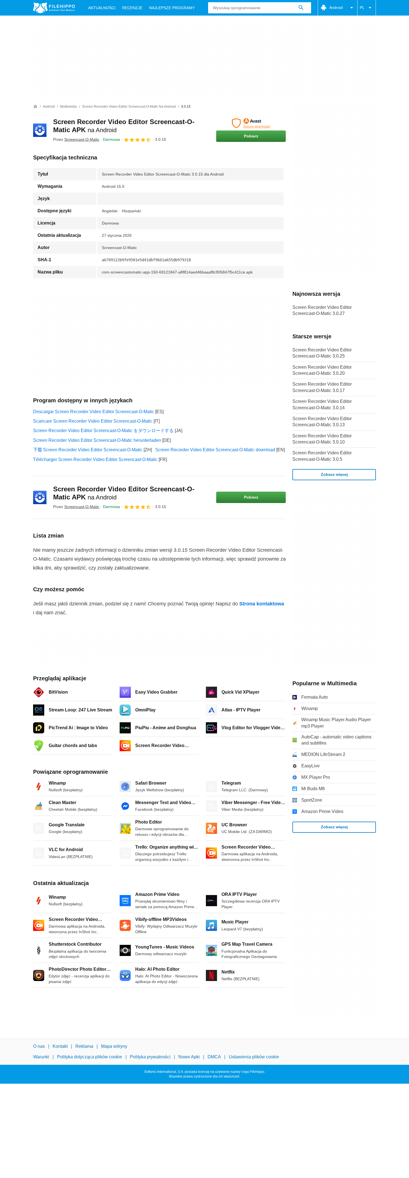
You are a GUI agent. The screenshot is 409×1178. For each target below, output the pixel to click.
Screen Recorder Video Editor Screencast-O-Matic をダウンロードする (103, 430)
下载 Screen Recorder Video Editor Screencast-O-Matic (87, 449)
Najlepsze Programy (172, 8)
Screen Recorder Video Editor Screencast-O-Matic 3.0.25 (322, 353)
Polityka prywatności (150, 1056)
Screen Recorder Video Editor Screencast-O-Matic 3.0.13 (322, 421)
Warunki (41, 1056)
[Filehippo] (54, 8)
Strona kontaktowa (261, 604)
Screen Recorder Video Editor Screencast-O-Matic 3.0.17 (322, 387)
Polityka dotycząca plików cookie (89, 1056)
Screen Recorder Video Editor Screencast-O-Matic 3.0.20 (322, 370)
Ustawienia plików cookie (254, 1056)
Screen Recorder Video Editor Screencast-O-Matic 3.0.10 (322, 438)
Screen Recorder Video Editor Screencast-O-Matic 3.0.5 (322, 455)
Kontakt (60, 1046)
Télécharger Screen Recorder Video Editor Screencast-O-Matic (95, 459)
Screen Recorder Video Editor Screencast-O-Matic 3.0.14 (322, 404)
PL (362, 7)
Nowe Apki (189, 1056)
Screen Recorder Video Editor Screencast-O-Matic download (215, 449)
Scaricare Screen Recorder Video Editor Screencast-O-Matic (92, 421)
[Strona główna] (35, 106)
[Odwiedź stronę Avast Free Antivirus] (251, 123)
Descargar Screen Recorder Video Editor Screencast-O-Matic (93, 411)
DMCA (214, 1056)
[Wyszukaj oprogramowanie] (301, 7)
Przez (76, 139)
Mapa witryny (114, 1046)
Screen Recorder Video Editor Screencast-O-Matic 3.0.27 (322, 310)
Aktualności (101, 8)
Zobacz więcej (334, 474)
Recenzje (132, 8)
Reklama (84, 1046)
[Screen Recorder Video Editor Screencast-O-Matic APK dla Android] (39, 130)
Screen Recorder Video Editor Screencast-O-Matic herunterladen (97, 440)
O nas (39, 1046)
